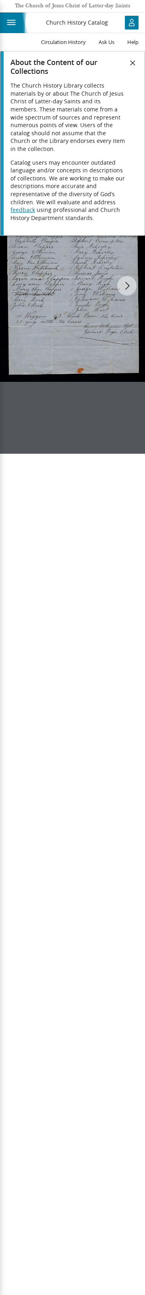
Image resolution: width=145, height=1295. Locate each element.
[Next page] (127, 286)
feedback (22, 210)
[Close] (133, 63)
